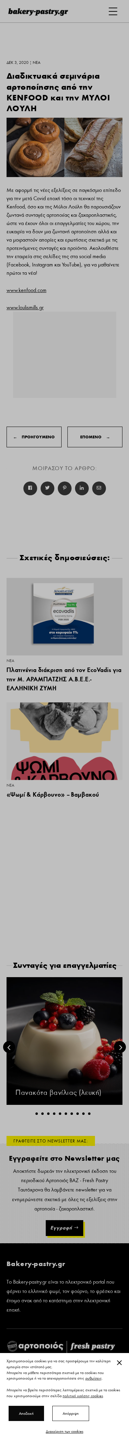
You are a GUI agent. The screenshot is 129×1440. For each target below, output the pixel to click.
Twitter (47, 488)
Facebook (30, 488)
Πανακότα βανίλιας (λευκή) (58, 1092)
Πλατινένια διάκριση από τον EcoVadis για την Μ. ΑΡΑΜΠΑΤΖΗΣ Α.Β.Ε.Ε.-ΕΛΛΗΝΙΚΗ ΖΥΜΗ (64, 679)
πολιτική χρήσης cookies (83, 1395)
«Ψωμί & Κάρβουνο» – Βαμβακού (53, 794)
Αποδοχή (26, 1413)
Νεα (10, 660)
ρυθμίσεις (93, 1378)
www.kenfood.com (26, 290)
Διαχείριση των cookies (64, 1431)
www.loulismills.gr (25, 307)
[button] (36, 1113)
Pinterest (65, 488)
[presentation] (9, 1047)
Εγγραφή (61, 1228)
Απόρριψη (71, 1413)
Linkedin (82, 488)
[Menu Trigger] (113, 11)
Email (99, 488)
